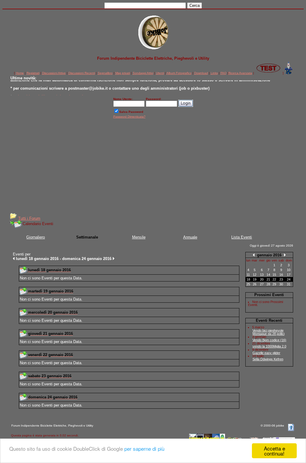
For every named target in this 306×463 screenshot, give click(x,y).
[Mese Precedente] (254, 254)
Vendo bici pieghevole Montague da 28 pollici (268, 332)
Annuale (190, 237)
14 (268, 274)
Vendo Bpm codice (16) (269, 340)
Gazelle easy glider (266, 353)
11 (248, 274)
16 (281, 274)
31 (288, 284)
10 (288, 270)
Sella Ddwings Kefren (268, 359)
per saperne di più (144, 448)
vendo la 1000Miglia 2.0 (269, 346)
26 (254, 284)
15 (274, 274)
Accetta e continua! (274, 450)
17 (288, 274)
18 (248, 279)
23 (281, 279)
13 (262, 274)
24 (288, 279)
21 (268, 279)
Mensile (139, 237)
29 (274, 284)
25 (248, 284)
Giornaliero (35, 237)
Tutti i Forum (29, 218)
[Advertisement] (153, 168)
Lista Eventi (241, 237)
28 (268, 284)
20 (262, 279)
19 (254, 279)
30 (281, 284)
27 (262, 284)
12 (254, 274)
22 (274, 279)
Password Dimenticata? (129, 116)
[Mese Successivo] (285, 254)
